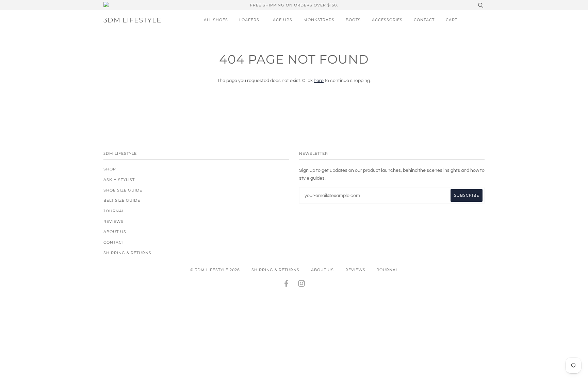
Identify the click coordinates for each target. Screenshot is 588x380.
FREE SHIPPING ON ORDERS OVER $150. (294, 5)
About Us (114, 231)
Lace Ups (281, 19)
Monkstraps (319, 19)
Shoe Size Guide (122, 190)
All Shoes (216, 19)
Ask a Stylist (119, 179)
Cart (451, 19)
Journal (114, 211)
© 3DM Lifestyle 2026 (215, 269)
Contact (424, 19)
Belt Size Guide (121, 200)
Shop (109, 169)
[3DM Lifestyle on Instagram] (301, 284)
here (319, 80)
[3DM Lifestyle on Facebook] (286, 284)
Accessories (387, 19)
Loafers (249, 19)
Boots (353, 19)
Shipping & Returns (127, 252)
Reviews (113, 221)
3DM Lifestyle (132, 20)
